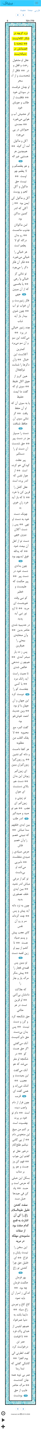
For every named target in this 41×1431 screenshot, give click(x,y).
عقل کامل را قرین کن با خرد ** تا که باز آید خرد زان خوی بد (20, 497)
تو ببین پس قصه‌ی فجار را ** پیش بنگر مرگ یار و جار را (20, 973)
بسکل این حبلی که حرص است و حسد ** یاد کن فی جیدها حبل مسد (20, 1188)
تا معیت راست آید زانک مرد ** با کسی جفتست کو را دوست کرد (20, 684)
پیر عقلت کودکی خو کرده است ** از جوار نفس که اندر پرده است (20, 470)
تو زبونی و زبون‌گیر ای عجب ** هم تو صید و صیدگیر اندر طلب (20, 808)
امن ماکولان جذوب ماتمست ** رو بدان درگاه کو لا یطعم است (20, 235)
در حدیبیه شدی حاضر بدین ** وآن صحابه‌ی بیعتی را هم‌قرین (20, 635)
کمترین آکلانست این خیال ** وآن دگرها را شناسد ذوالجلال (20, 360)
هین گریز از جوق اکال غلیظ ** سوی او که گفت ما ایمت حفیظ (20, 387)
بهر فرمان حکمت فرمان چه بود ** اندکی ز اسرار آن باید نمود (20, 1288)
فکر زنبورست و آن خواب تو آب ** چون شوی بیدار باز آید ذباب (20, 311)
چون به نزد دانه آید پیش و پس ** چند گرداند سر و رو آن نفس (20, 916)
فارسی (37, 10)
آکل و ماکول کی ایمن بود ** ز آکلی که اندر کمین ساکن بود (20, 208)
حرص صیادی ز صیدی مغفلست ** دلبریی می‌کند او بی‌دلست (20, 862)
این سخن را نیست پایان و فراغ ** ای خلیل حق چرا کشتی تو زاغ (20, 1258)
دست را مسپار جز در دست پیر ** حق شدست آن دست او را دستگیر (20, 444)
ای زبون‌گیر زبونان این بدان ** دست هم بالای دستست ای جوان (20, 781)
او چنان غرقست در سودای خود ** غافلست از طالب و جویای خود (20, 97)
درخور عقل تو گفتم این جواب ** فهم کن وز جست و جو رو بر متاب (20, 1161)
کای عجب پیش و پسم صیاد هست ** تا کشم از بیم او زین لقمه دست (20, 943)
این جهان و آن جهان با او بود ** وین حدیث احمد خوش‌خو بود (20, 711)
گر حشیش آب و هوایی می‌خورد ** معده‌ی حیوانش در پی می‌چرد (20, 124)
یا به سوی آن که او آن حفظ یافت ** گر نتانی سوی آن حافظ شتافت (20, 413)
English (23, 10)
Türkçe (30, 10)
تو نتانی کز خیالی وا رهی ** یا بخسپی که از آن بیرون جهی (20, 284)
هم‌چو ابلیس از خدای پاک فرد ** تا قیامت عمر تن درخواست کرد (20, 1337)
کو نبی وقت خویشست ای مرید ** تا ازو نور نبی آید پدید (20, 608)
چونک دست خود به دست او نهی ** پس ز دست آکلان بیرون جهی (20, 524)
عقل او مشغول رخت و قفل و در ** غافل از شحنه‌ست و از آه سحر (20, 71)
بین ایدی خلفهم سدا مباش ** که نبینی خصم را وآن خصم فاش (20, 835)
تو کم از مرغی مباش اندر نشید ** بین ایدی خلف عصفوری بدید (20, 889)
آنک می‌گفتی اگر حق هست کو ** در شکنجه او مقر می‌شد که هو (20, 1054)
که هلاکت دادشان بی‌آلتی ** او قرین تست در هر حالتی (20, 1000)
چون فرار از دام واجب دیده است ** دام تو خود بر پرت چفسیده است (20, 1113)
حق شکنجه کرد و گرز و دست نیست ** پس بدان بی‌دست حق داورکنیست (20, 1027)
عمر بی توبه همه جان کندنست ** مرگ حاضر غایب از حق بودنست (20, 1385)
